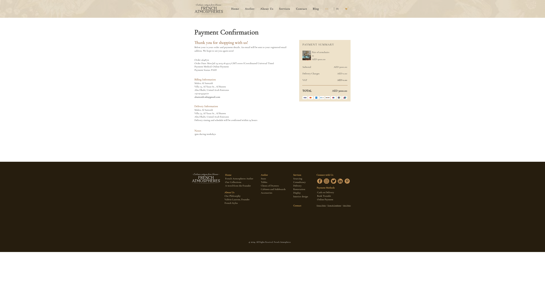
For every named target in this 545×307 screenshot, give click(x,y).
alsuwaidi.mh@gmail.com (207, 96)
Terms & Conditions (334, 206)
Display (297, 192)
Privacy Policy (321, 206)
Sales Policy (347, 206)
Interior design (300, 196)
